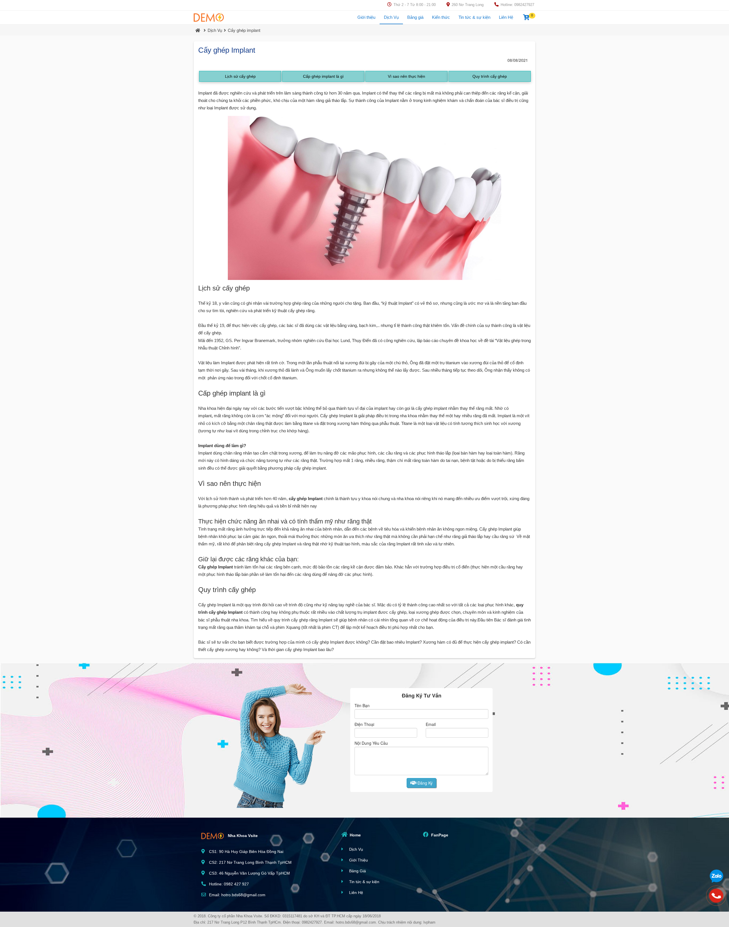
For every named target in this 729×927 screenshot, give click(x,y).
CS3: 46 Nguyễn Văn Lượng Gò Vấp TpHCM (249, 873)
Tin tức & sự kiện (474, 17)
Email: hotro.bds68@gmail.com (236, 895)
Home (355, 835)
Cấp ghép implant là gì (323, 76)
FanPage (439, 835)
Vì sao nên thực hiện (406, 76)
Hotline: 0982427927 (516, 5)
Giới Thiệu (358, 860)
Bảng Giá (357, 871)
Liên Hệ (506, 17)
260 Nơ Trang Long (467, 5)
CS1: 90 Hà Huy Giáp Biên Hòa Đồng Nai (245, 851)
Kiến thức (441, 17)
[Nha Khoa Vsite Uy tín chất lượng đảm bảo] (209, 17)
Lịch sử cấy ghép (240, 76)
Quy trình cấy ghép (489, 76)
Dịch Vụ (391, 17)
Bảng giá (415, 17)
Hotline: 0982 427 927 (228, 884)
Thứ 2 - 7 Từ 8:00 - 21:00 (414, 5)
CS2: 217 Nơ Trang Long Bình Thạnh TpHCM (250, 862)
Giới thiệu (366, 17)
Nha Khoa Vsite (242, 835)
